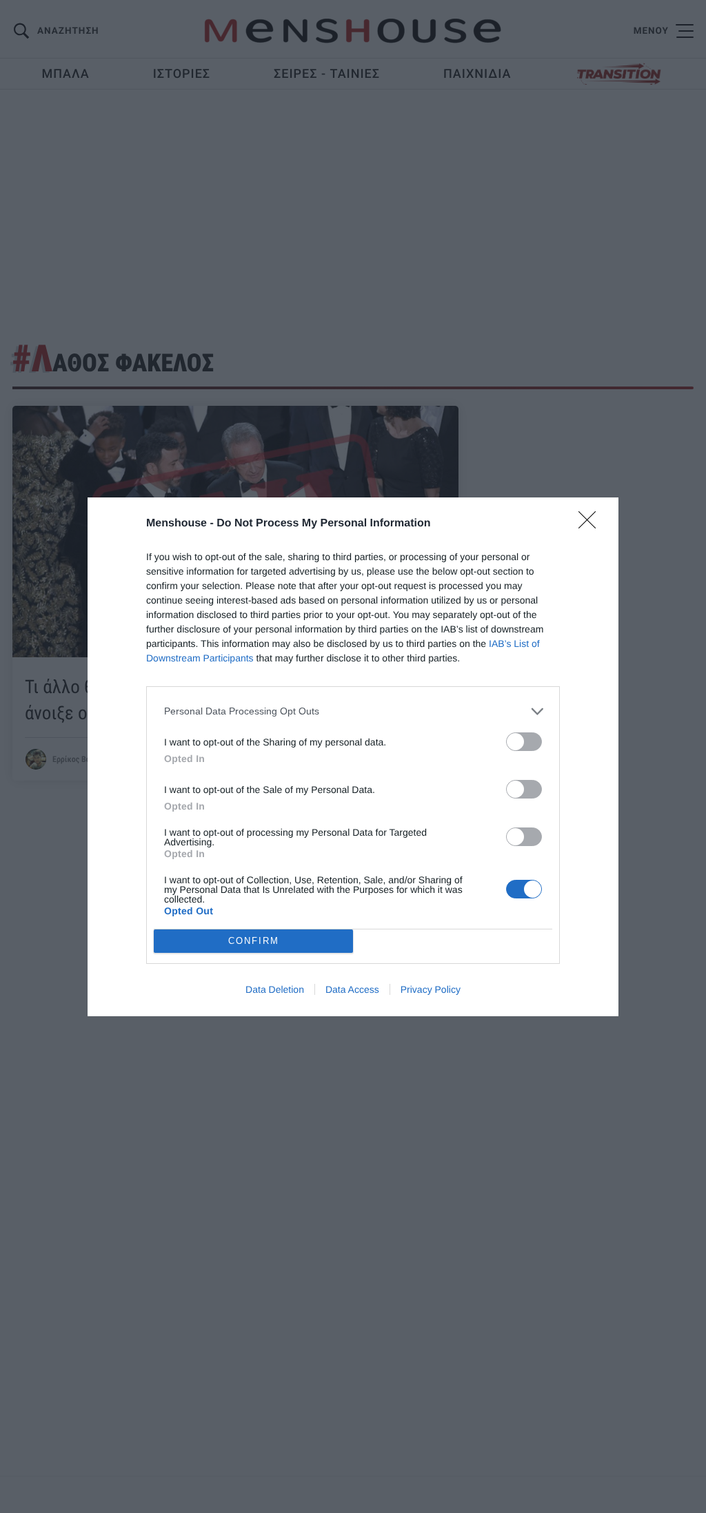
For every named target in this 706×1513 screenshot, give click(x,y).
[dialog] (353, 756)
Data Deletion (274, 989)
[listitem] (353, 711)
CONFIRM (253, 941)
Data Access (352, 989)
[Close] (591, 524)
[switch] (524, 741)
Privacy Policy (431, 989)
